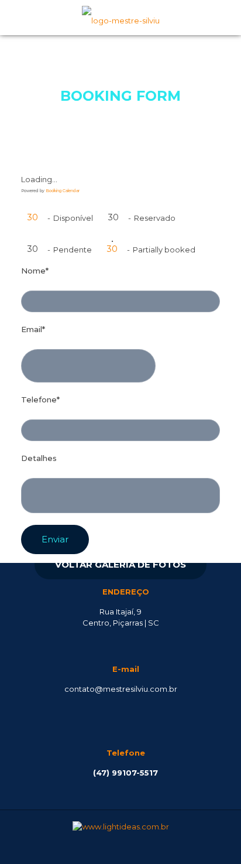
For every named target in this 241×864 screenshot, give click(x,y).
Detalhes (39, 458)
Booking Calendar (63, 190)
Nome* (35, 270)
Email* (33, 329)
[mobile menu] (225, 18)
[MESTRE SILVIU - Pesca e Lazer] (120, 17)
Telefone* (40, 399)
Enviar (55, 539)
